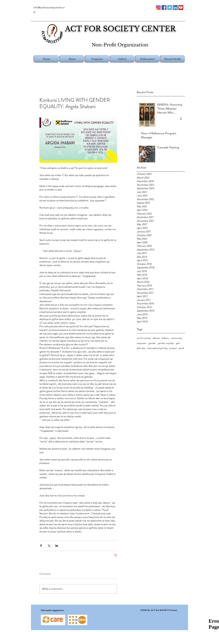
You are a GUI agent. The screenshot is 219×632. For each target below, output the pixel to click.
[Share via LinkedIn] (56, 545)
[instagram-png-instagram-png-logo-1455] (158, 7)
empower (141, 343)
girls (178, 343)
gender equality (166, 343)
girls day (141, 348)
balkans (165, 338)
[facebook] (164, 7)
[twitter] (169, 7)
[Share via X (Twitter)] (48, 545)
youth (181, 348)
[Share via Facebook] (40, 545)
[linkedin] (175, 7)
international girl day (157, 348)
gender (152, 343)
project (173, 348)
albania (156, 338)
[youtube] (180, 7)
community (176, 338)
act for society (144, 338)
